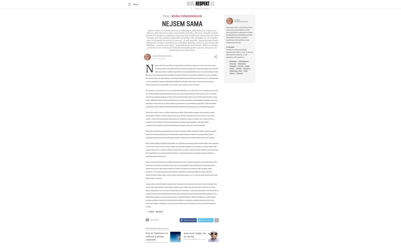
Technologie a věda (236, 71)
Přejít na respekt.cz (202, 9)
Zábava (232, 73)
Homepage (233, 61)
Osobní (151, 212)
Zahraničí (239, 73)
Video (245, 71)
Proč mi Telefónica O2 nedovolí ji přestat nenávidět (157, 236)
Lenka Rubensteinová (186, 16)
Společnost (159, 212)
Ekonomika (241, 64)
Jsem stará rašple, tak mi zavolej (195, 235)
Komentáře (153, 220)
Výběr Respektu (243, 61)
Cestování (233, 64)
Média (247, 66)
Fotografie (233, 66)
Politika (238, 68)
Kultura (240, 66)
